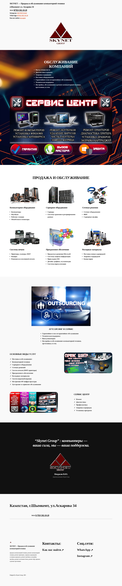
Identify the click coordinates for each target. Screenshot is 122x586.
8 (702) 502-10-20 (42, 515)
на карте (23, 18)
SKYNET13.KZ (22, 13)
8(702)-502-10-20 (20, 10)
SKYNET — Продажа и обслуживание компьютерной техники (37, 3)
